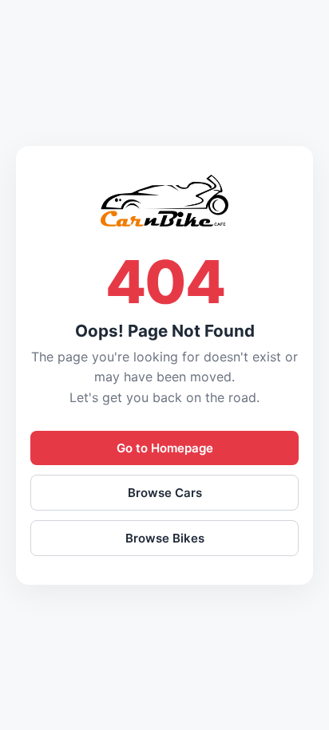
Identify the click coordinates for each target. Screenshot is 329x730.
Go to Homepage (165, 448)
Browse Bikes (164, 538)
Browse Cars (165, 492)
